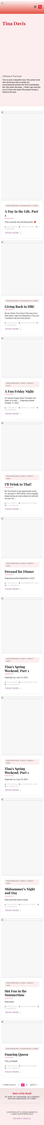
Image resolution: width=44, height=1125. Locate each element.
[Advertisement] (22, 51)
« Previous (9, 1085)
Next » (34, 1085)
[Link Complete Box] (22, 174)
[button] (30, 7)
